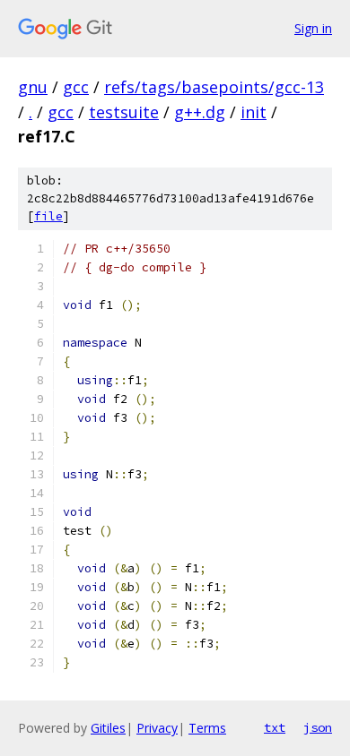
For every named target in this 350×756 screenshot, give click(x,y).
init (254, 112)
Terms (207, 727)
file (48, 216)
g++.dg (199, 112)
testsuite (124, 112)
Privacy (157, 727)
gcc (76, 87)
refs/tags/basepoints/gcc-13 (214, 87)
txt (274, 727)
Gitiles (108, 727)
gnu (33, 87)
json (317, 727)
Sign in (313, 28)
